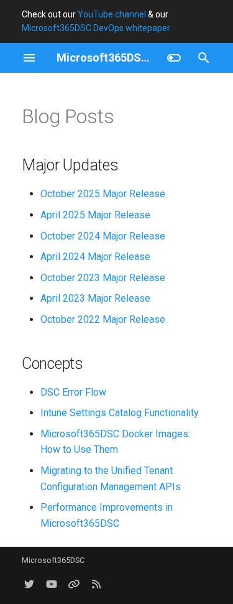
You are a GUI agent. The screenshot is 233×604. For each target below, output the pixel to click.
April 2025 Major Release (95, 215)
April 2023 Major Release (95, 298)
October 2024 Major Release (102, 236)
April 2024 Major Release (95, 257)
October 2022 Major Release (102, 319)
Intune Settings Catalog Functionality (119, 413)
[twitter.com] (29, 584)
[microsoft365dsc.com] (96, 584)
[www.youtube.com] (52, 584)
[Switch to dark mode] (174, 57)
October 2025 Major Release (102, 194)
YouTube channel (112, 14)
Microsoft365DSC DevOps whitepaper (96, 28)
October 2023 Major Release (102, 278)
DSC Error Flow (73, 392)
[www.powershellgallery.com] (74, 584)
